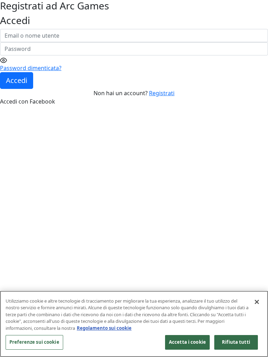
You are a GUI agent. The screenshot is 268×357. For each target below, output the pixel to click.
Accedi (16, 80)
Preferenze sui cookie (34, 342)
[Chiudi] (257, 302)
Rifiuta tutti (236, 342)
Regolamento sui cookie (104, 328)
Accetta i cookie (187, 342)
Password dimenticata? (30, 68)
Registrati (161, 93)
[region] (134, 324)
